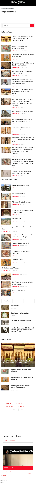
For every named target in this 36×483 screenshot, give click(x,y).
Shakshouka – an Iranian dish (20, 313)
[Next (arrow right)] (2, 482)
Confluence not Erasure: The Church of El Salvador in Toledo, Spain (23, 130)
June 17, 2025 (22, 168)
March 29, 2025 (23, 221)
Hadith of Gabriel (18, 260)
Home (3, 8)
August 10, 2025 (23, 43)
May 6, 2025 (22, 196)
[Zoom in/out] (6, 480)
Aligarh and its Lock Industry (21, 202)
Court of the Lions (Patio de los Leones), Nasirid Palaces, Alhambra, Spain (22, 38)
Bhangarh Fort (17, 218)
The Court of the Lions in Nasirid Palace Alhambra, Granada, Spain (22, 91)
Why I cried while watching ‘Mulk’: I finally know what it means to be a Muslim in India (23, 81)
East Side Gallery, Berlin (9, 179)
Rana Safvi (16, 43)
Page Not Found (10, 8)
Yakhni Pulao (15, 306)
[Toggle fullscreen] (4, 480)
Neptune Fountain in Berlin (20, 185)
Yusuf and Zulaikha (18, 290)
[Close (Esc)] (1, 480)
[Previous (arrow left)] (1, 482)
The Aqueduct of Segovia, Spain (22, 111)
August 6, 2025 (23, 67)
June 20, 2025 (22, 134)
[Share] (2, 480)
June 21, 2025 (22, 113)
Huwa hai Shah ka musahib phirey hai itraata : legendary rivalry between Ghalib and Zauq (22, 330)
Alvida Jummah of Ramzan (10, 268)
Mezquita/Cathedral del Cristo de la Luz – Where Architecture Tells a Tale (23, 140)
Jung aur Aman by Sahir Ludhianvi (21, 320)
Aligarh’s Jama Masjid (19, 194)
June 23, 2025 (22, 107)
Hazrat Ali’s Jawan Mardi (20, 243)
